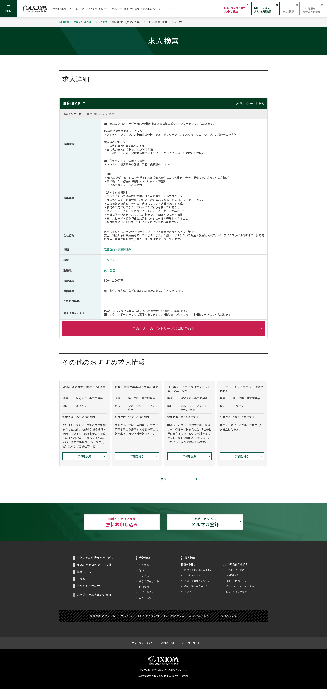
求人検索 (102, 22)
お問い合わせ (168, 643)
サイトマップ (188, 643)
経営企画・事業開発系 (117, 249)
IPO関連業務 (232, 575)
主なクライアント (149, 581)
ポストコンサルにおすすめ (240, 586)
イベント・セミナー (90, 586)
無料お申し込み (122, 522)
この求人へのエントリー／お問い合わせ (163, 328)
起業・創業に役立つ (236, 591)
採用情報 (144, 587)
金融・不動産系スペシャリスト (200, 580)
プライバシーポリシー (143, 643)
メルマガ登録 (205, 522)
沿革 (141, 570)
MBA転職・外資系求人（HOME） (76, 22)
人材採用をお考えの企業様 (94, 595)
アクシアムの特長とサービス (95, 558)
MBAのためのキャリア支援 (94, 565)
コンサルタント (192, 575)
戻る (164, 479)
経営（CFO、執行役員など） (199, 569)
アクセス (144, 576)
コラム (81, 579)
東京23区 (109, 270)
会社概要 (144, 565)
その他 (187, 591)
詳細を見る (85, 456)
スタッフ (109, 260)
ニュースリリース (149, 598)
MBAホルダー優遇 (235, 569)
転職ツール (84, 572)
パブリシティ (146, 592)
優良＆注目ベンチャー (237, 580)
